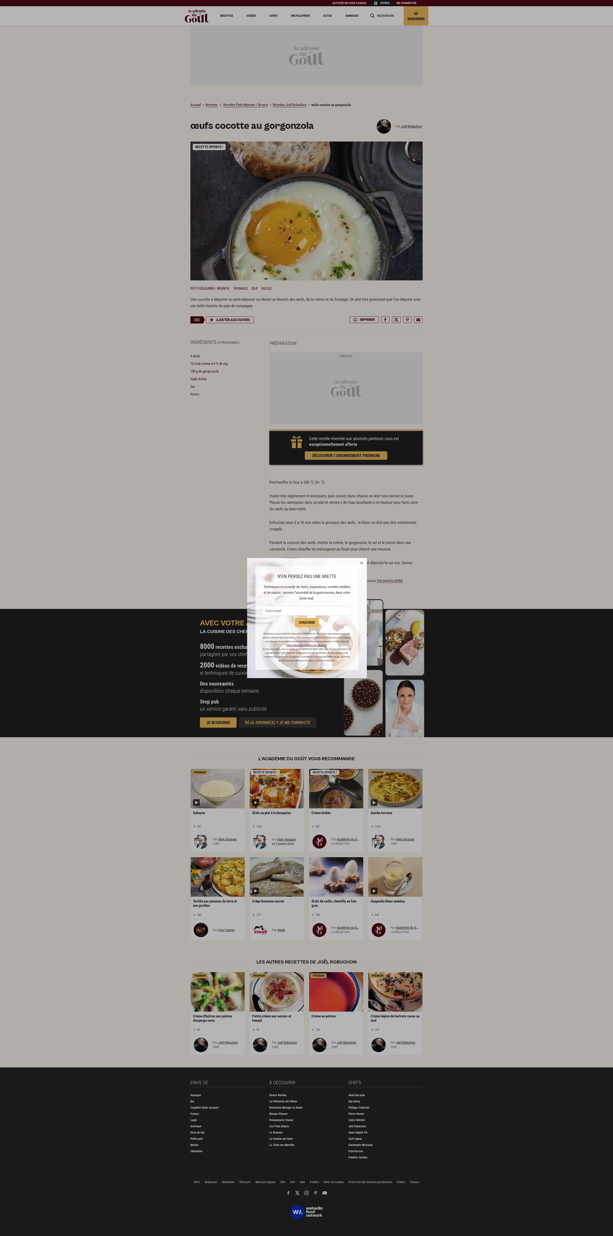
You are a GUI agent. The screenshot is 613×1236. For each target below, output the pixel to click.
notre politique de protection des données (306, 645)
